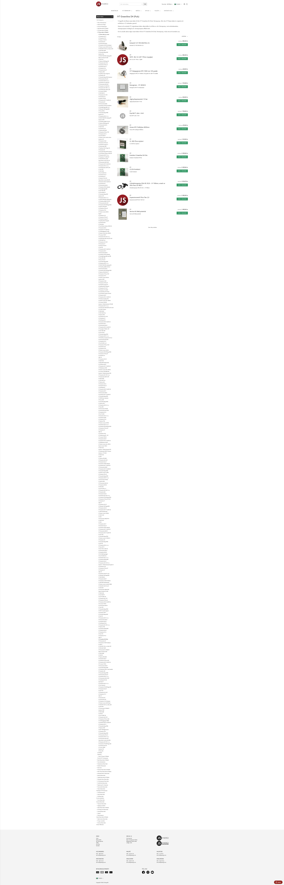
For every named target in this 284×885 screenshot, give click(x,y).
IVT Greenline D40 (102, 492)
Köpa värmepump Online (131, 839)
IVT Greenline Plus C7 (102, 461)
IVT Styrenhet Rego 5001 (103, 396)
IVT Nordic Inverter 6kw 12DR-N (105, 300)
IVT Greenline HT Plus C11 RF (104, 344)
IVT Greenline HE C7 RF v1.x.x (104, 625)
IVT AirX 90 (101, 543)
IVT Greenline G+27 (102, 128)
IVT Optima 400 (102, 481)
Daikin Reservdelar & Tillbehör (103, 807)
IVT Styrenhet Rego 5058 (103, 672)
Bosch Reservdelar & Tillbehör (103, 760)
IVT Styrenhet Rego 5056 (103, 541)
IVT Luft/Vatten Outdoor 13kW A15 (105, 153)
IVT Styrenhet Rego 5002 (103, 470)
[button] (185, 36)
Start (97, 838)
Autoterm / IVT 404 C (103, 453)
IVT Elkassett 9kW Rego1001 (104, 575)
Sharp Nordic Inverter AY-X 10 (104, 160)
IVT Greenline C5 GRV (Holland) (104, 642)
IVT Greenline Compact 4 (103, 144)
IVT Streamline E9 (102, 102)
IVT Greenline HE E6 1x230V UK (104, 181)
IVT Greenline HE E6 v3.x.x (104, 545)
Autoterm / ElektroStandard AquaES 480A (107, 564)
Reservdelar (98, 839)
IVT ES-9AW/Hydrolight (103, 554)
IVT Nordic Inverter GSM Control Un (105, 47)
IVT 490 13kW (101, 171)
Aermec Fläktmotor (100, 824)
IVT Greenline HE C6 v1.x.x (104, 415)
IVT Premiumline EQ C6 (103, 125)
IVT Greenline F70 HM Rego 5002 (105, 497)
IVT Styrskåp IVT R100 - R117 (104, 328)
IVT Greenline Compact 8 (103, 284)
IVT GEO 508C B (102, 577)
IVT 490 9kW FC (102, 93)
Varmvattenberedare (101, 762)
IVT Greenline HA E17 (102, 578)
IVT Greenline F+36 (102, 68)
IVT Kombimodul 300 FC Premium (105, 451)
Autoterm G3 (101, 114)
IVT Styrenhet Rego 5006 (103, 726)
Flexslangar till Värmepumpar (101, 790)
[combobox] (131, 4)
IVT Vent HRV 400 (102, 330)
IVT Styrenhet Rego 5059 (103, 733)
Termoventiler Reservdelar (102, 786)
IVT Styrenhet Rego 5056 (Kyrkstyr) (105, 77)
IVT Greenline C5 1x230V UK (104, 82)
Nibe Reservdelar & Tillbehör (103, 28)
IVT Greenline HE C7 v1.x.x (103, 557)
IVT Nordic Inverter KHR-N (103, 211)
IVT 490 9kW (101, 706)
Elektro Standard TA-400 (103, 57)
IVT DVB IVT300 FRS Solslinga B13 (105, 265)
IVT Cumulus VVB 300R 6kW (104, 371)
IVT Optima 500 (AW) (103, 656)
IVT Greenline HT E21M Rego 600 (105, 687)
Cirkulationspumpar (101, 792)
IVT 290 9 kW (101, 447)
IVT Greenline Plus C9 (103, 525)
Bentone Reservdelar (101, 775)
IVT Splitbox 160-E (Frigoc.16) (104, 148)
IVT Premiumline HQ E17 (103, 665)
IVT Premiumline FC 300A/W (104, 649)
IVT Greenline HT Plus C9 (103, 208)
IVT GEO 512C (101, 360)
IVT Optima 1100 (102, 626)
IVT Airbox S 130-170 (102, 39)
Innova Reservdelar (101, 800)
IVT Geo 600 (101, 750)
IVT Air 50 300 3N (102, 135)
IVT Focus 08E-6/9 (102, 192)
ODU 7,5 (100, 695)
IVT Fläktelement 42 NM (103, 442)
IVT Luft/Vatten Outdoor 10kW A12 (105, 226)
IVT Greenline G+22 (102, 566)
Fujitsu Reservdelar (101, 794)
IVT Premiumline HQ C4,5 (103, 483)
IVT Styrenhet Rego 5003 (103, 536)
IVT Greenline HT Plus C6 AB (104, 719)
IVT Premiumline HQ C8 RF (103, 84)
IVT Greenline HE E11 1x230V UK (105, 389)
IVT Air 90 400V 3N (102, 596)
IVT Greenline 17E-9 (102, 731)
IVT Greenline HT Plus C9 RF (104, 274)
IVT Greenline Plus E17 (103, 70)
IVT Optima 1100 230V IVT (103, 272)
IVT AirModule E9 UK (102, 623)
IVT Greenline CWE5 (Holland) (104, 463)
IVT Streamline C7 (102, 243)
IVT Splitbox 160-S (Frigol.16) (104, 73)
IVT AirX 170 (101, 633)
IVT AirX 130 (101, 690)
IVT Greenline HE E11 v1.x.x (104, 336)
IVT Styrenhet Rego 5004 (103, 609)
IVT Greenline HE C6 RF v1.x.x (104, 490)
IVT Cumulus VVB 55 (102, 603)
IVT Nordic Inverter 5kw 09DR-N (105, 233)
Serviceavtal (129, 838)
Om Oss (98, 844)
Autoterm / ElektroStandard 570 (105, 449)
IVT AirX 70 (101, 616)
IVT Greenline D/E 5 (102, 250)
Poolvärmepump (101, 815)
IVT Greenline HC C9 (102, 174)
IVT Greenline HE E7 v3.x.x (104, 617)
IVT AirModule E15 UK (103, 680)
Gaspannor (99, 754)
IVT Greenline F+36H (102, 141)
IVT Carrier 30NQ (102, 747)
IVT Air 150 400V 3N (102, 555)
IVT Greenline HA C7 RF (103, 598)
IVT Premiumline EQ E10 (103, 185)
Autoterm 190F (101, 710)
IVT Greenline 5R (102, 149)
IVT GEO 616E (101, 593)
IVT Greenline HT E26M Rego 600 (105, 743)
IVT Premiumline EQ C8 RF (103, 339)
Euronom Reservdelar (100, 801)
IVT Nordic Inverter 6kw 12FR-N (104, 444)
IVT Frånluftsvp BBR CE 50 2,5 (104, 121)
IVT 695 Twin (101, 59)
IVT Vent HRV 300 (102, 258)
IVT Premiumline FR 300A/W (104, 708)
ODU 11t (100, 502)
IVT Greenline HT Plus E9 (103, 282)
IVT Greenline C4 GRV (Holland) (104, 580)
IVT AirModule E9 (102, 387)
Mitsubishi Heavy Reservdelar (103, 779)
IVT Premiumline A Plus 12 (103, 734)
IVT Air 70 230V (101, 414)
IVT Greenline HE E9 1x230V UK (104, 321)
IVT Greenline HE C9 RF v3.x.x (104, 495)
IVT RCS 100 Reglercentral (103, 729)
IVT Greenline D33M (102, 417)
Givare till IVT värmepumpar (102, 758)
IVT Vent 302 (101, 607)
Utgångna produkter (101, 805)
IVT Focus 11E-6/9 (102, 259)
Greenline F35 (101, 749)
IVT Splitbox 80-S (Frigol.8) (104, 220)
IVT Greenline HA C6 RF (103, 460)
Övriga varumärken (101, 820)
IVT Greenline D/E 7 (102, 323)
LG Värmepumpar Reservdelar (103, 781)
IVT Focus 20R (101, 399)
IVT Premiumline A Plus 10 (103, 78)
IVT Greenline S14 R (102, 433)
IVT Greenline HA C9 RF (103, 717)
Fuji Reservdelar (101, 796)
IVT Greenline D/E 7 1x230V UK (104, 465)
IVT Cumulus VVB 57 (102, 235)
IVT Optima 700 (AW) (103, 458)
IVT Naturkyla (101, 224)
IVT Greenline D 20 (102, 346)
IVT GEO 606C (101, 311)
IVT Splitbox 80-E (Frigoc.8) (104, 286)
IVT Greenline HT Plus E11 (103, 353)
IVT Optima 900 (102, 314)
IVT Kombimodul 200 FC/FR (104, 376)
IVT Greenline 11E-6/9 (103, 474)
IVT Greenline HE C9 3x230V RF (105, 469)
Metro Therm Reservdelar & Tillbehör (104, 771)
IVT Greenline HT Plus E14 (103, 428)
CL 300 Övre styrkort (136, 141)
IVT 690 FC (101, 713)
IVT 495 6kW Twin (102, 240)
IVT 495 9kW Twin (102, 380)
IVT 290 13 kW (101, 515)
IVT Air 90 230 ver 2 (102, 488)
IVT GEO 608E (101, 711)
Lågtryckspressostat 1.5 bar (139, 99)
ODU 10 (100, 637)
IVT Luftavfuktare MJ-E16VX (104, 291)
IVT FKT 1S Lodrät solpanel (103, 610)
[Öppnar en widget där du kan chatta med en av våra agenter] (278, 882)
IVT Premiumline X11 (102, 641)
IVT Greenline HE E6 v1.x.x (103, 116)
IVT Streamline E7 (102, 41)
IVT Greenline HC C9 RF (103, 242)
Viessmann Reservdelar (102, 803)
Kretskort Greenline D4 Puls (138, 155)
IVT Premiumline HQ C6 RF (103, 738)
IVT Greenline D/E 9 (102, 391)
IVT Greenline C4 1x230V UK (104, 86)
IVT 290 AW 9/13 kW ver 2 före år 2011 (106, 48)
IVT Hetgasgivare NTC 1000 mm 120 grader (144, 71)
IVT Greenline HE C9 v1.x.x (104, 683)
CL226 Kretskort (135, 169)
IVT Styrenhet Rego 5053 (103, 334)
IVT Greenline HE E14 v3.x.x (104, 80)
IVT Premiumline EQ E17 (103, 325)
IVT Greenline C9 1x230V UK (104, 229)
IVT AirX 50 (101, 247)
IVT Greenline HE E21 (102, 621)
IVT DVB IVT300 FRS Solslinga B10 (105, 55)
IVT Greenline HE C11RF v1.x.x (104, 87)
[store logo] (102, 4)
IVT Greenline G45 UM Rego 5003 (105, 270)
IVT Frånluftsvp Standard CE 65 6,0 (105, 337)
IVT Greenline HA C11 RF (103, 63)
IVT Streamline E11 (102, 183)
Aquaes (100, 213)
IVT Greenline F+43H (102, 281)
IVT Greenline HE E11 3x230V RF (105, 722)
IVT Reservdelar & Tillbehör (103, 32)
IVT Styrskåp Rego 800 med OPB (105, 256)
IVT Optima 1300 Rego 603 (104, 61)
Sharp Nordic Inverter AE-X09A (104, 740)
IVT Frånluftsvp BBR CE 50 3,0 (104, 201)
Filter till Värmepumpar (102, 22)
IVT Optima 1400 (102, 727)
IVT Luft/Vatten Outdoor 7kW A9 (105, 293)
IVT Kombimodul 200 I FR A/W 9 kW (105, 238)
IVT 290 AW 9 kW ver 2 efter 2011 (105, 646)
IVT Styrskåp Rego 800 (103, 188)
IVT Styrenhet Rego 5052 (103, 261)
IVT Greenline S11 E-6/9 (103, 288)
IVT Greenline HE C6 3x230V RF (105, 327)
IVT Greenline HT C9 (102, 38)
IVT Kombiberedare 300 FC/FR (104, 167)
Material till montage (102, 24)
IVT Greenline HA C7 (102, 523)
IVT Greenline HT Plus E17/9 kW (104, 499)
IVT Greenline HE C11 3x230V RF (105, 532)
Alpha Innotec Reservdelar (102, 819)
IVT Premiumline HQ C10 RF (104, 162)
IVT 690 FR (101, 655)
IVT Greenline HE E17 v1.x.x (104, 477)
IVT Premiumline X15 (102, 699)
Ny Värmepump (99, 841)
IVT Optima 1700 (102, 421)
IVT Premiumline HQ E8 (103, 467)
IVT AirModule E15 (102, 320)
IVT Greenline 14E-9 (102, 612)
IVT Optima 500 (102, 71)
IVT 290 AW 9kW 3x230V (103, 158)
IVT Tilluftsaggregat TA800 (104, 720)
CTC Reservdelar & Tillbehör (103, 30)
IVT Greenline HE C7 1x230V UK (104, 366)
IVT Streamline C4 (102, 96)
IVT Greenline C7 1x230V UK (104, 156)
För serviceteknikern (100, 798)
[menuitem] (114, 10)
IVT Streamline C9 (102, 318)
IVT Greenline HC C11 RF (103, 316)
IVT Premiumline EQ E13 (103, 252)
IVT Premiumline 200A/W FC (104, 518)
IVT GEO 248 (101, 486)
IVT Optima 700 (102, 403)
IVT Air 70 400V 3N (102, 715)
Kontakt (98, 845)
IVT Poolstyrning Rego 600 (103, 298)
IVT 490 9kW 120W (102, 50)
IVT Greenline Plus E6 (102, 493)
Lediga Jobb (129, 842)
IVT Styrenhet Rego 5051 (103, 194)
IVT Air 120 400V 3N (102, 172)
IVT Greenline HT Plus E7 (103, 217)
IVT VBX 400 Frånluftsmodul (104, 582)
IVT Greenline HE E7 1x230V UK (104, 249)
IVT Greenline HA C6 (102, 383)
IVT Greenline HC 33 (102, 412)
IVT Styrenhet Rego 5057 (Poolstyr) (105, 151)
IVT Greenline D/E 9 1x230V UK (104, 529)
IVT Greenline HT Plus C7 (103, 64)
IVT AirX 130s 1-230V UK (103, 548)
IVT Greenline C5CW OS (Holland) (105, 105)
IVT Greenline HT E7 (102, 275)
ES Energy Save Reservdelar (103, 809)
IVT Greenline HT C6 (102, 635)
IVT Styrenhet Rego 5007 (103, 52)
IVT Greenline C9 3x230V (103, 289)
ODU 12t (100, 357)
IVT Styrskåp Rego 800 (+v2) (104, 107)
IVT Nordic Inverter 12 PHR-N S (104, 538)
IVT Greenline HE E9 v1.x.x (103, 263)
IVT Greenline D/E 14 (102, 66)
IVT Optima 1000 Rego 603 (104, 123)
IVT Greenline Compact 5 (103, 219)
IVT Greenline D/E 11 (102, 724)
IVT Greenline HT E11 (102, 419)
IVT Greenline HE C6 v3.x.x (104, 165)
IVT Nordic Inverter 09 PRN (104, 422)
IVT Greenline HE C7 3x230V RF (104, 394)
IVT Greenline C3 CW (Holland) (104, 701)
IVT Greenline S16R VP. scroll (104, 573)
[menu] (142, 10)
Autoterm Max (101, 54)
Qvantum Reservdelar (102, 822)
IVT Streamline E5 (102, 697)
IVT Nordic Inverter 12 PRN (104, 472)
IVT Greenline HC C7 (102, 36)
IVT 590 (100, 456)
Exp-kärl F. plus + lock (137, 113)
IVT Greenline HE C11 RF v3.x (104, 563)
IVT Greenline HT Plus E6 (103, 142)
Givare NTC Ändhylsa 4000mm (139, 127)
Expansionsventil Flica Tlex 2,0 (139, 197)
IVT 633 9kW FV (102, 594)
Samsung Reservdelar (102, 811)
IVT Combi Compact (102, 309)
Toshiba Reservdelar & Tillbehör (103, 777)
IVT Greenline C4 (102, 355)
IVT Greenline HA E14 (103, 508)
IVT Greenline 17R (102, 75)
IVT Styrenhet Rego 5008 (103, 112)
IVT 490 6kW (101, 587)
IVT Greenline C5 (102, 430)
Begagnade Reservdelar (131, 841)
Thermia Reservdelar (101, 788)
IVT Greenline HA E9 (102, 364)
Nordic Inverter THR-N (103, 445)
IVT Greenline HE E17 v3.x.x (104, 155)
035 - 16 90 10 (160, 853)
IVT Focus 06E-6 (102, 110)
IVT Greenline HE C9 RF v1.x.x (104, 742)
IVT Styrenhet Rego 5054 (103, 401)
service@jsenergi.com (101, 855)
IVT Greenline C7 (102, 500)
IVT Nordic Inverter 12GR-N (104, 513)
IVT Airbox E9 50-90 (102, 245)
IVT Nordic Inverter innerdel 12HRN (105, 584)
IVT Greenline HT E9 (102, 348)
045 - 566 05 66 (160, 861)
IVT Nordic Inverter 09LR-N (104, 277)
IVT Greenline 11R (102, 539)
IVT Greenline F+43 (102, 215)
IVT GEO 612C (101, 454)
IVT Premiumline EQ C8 (103, 268)
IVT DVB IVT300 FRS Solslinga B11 (105, 117)
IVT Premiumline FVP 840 (103, 408)
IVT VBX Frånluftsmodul (103, 511)
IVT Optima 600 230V (103, 130)
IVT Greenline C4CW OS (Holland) (105, 45)
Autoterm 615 (101, 139)
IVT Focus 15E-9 (102, 332)
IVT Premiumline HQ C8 (103, 619)
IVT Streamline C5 (102, 176)
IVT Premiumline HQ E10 (103, 531)
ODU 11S (100, 571)
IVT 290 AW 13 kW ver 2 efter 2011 (105, 704)
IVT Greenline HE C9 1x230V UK (105, 440)
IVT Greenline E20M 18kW (103, 559)
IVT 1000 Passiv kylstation (103, 398)
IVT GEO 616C (101, 520)
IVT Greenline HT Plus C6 (103, 600)
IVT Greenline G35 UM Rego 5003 (105, 204)
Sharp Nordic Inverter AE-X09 (104, 180)
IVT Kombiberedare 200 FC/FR (104, 89)
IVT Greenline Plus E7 (102, 561)
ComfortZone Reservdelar (102, 783)
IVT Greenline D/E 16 (102, 133)
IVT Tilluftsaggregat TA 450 (104, 231)
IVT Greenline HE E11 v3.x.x (104, 736)
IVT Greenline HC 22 (102, 341)
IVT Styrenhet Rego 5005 (103, 667)
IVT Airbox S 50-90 (102, 98)
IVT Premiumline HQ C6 (103, 550)
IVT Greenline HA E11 (102, 438)
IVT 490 (100, 516)
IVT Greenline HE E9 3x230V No (105, 662)
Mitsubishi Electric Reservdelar (103, 773)
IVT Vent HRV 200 (102, 190)
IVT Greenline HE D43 (103, 552)
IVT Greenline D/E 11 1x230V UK (105, 100)
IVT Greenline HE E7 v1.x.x (103, 197)
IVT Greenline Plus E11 (103, 688)
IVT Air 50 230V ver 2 (103, 343)
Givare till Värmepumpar (102, 26)
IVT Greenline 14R (102, 671)
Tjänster (99, 813)
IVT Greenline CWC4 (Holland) (104, 187)
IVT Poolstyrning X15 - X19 (103, 435)
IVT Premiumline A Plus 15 (103, 674)
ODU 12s (100, 431)
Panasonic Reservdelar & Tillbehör (104, 769)
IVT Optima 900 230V (103, 206)
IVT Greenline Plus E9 (102, 630)
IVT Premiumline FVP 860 (103, 479)
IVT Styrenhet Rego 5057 (103, 614)
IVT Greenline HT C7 (102, 694)
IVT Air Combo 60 (102, 685)
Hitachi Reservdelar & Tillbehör (102, 817)
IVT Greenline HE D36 (103, 484)
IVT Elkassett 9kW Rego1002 (104, 109)
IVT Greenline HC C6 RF (103, 692)
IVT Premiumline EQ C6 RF (103, 203)
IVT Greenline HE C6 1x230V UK (105, 297)
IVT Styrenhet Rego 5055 (103, 476)
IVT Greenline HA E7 (102, 295)
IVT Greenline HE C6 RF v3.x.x (104, 236)
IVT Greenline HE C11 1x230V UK (105, 509)
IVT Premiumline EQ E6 (103, 43)
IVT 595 (100, 522)
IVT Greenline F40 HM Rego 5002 (105, 352)
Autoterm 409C (102, 279)
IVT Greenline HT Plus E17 (103, 568)
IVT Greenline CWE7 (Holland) (104, 527)
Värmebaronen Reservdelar (103, 763)
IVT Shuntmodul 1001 (102, 146)
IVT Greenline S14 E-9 (103, 359)
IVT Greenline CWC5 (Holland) (104, 254)
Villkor (97, 842)
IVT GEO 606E (101, 378)
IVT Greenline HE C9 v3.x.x (104, 424)
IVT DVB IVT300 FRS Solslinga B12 (105, 199)
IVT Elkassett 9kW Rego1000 (104, 506)
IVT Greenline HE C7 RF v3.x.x (104, 375)
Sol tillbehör (99, 752)
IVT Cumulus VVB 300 (103, 302)
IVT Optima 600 (102, 382)
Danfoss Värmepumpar (102, 765)
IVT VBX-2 (100, 644)
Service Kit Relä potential (138, 211)
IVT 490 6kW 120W (102, 648)
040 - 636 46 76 (130, 853)
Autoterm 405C (102, 119)
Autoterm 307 (101, 196)
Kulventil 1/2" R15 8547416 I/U (139, 43)
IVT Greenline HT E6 (102, 210)
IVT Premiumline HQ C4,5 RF (104, 678)
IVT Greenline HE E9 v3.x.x (104, 676)
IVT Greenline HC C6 (102, 632)
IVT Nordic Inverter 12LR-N (104, 350)
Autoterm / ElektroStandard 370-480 (106, 304)
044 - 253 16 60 (99, 861)
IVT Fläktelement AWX (103, 367)
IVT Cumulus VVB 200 (103, 91)
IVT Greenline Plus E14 (103, 745)
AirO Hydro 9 (101, 681)
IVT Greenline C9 (102, 570)
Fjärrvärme (100, 767)
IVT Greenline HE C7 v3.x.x (104, 305)
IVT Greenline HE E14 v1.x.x (104, 405)
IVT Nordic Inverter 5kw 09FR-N (105, 369)
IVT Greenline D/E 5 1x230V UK (104, 164)
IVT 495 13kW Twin (102, 313)
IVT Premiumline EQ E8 (103, 103)
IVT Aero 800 (101, 406)
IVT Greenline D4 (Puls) (103, 639)
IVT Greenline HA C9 (102, 658)
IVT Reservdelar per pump (104, 34)
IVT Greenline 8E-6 (102, 222)
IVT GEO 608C (101, 653)
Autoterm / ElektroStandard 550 (105, 373)
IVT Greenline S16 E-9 (103, 504)
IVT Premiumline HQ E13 (103, 605)
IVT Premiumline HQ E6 (103, 392)
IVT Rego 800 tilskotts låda (104, 362)
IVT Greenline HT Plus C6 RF (104, 660)
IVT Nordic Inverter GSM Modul (104, 703)
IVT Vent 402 (101, 534)
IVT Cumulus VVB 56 (102, 664)
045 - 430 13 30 (130, 861)
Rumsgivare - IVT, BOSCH (138, 85)
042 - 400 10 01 (99, 853)
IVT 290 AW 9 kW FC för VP (104, 586)
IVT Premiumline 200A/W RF (104, 589)
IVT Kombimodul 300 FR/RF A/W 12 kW (106, 307)
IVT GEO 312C (101, 126)
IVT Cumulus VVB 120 (102, 437)
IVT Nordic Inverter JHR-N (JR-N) (105, 137)
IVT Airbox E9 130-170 (103, 178)
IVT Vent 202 (101, 169)
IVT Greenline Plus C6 (103, 385)
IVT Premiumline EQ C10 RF (104, 410)
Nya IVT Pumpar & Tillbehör (104, 756)
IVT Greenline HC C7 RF (103, 94)
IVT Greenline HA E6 (102, 227)
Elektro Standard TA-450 (103, 591)
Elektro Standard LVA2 (103, 651)
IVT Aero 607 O (101, 547)
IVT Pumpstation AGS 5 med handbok (106, 669)
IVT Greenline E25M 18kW (103, 628)
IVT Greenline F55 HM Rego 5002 (105, 426)
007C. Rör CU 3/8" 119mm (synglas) (141, 57)
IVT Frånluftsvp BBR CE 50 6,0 (104, 266)
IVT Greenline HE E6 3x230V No (105, 602)
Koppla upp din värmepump (103, 785)
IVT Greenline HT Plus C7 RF (104, 132)
